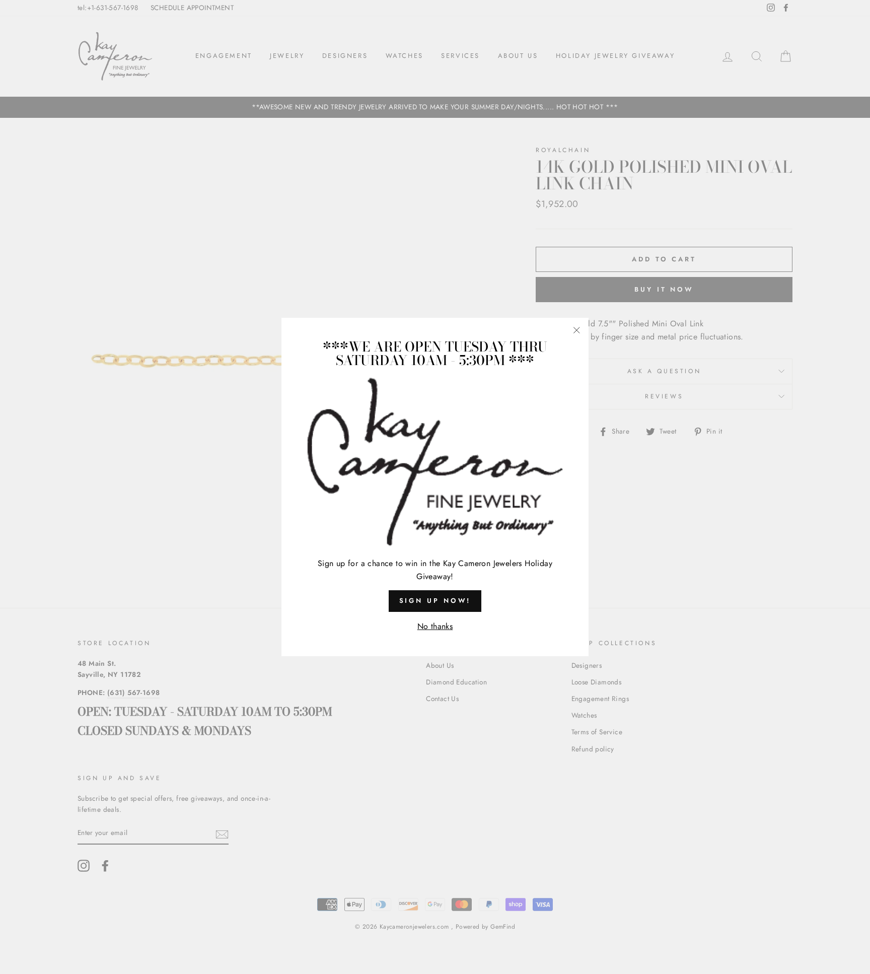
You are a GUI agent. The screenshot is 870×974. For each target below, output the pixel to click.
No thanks (435, 626)
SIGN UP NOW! (435, 600)
